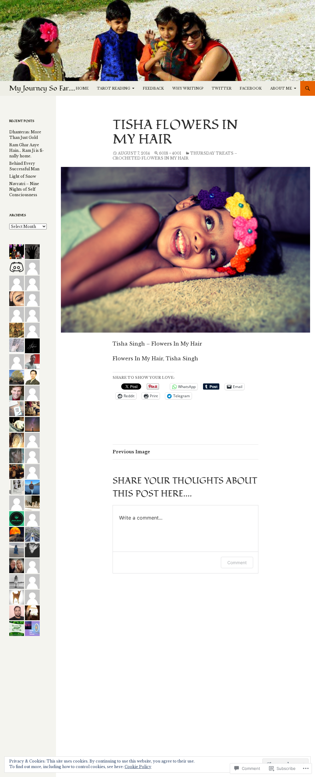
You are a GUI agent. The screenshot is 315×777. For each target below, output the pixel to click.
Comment (237, 562)
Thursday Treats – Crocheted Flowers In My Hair (175, 155)
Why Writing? (187, 88)
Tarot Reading (113, 88)
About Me (281, 88)
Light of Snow (22, 176)
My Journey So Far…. (42, 88)
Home (82, 88)
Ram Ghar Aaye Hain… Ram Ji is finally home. (26, 150)
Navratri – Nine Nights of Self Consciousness (24, 189)
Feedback (153, 88)
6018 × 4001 (170, 153)
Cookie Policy (138, 766)
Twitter (221, 88)
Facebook (251, 88)
